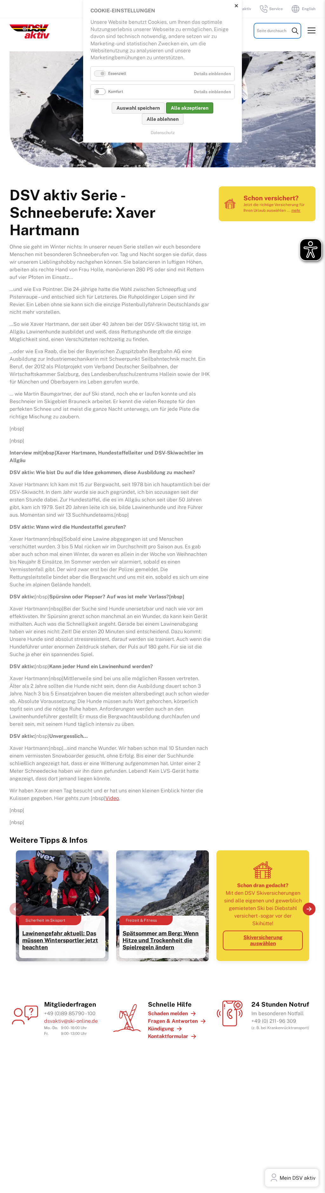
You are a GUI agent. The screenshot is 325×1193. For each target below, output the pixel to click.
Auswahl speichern (138, 108)
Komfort (115, 91)
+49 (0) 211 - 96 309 (273, 1021)
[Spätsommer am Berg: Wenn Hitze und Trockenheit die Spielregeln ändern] (162, 958)
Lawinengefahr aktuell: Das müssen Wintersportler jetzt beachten (60, 940)
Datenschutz (163, 132)
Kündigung (161, 1029)
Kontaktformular (168, 1036)
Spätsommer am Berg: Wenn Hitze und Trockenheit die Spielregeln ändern (161, 940)
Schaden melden (168, 1013)
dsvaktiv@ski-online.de (71, 1021)
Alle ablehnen (163, 119)
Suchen (295, 30)
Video (112, 798)
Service (276, 9)
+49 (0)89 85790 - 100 (70, 1013)
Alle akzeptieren (190, 108)
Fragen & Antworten (173, 1021)
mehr (296, 210)
